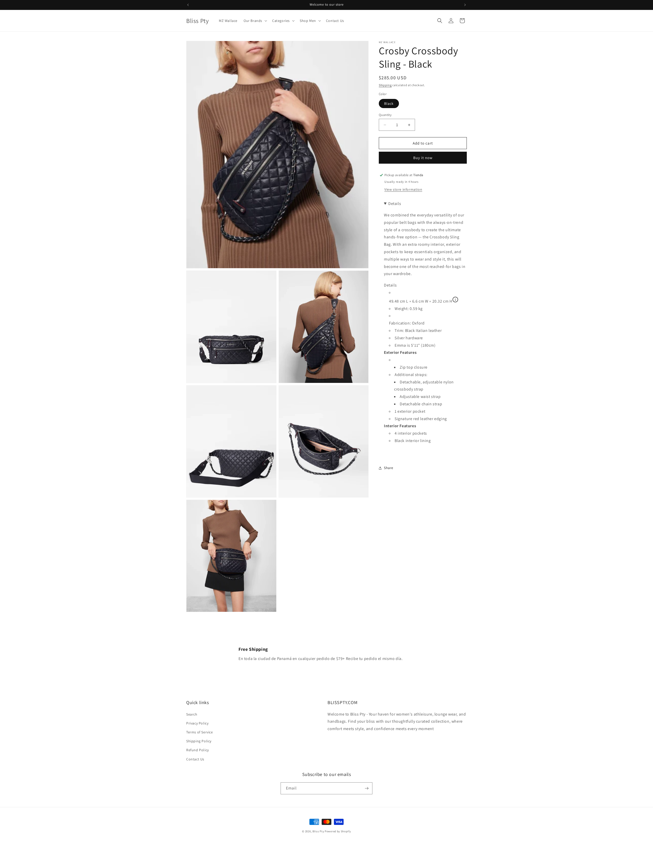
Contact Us (195, 759)
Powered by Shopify (338, 831)
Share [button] (388, 467)
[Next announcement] (465, 5)
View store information (403, 189)
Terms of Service (199, 732)
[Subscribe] (366, 788)
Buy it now (423, 157)
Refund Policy (197, 750)
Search (191, 714)
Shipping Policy (198, 741)
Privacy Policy (197, 723)
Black (389, 103)
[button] (255, 20)
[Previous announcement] (188, 5)
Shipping (385, 85)
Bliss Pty (318, 831)
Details (390, 285)
